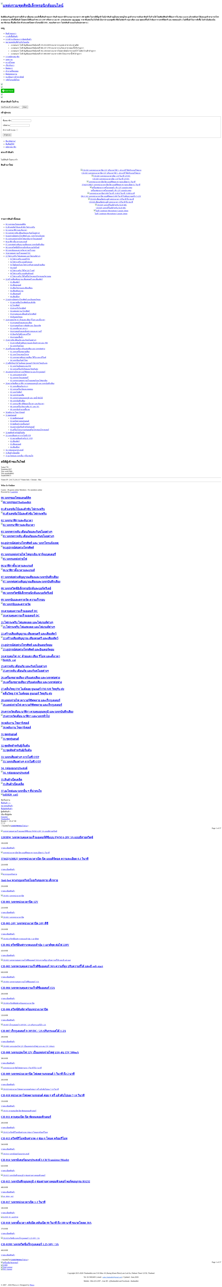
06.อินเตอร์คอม (16, 317)
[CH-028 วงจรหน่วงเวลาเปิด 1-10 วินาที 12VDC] (111, 176)
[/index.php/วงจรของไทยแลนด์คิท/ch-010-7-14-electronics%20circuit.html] (30, 1089)
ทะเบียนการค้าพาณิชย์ (15, 77)
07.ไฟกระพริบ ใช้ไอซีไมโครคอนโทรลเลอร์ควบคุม (30, 276)
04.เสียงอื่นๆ (15, 447)
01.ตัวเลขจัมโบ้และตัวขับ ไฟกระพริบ (20, 227)
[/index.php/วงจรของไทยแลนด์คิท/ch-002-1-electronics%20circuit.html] (20, 939)
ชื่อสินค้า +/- (6, 803)
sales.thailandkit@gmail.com (112, 1277)
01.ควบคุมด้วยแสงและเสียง (21, 323)
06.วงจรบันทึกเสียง (17, 401)
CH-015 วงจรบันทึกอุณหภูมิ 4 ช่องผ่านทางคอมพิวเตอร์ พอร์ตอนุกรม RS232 (45, 1181)
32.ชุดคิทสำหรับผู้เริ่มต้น (15, 433)
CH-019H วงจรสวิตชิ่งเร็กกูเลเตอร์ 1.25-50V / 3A (30, 1244)
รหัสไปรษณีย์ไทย (12, 80)
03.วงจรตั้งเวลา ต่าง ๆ (19, 328)
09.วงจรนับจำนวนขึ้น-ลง (20, 409)
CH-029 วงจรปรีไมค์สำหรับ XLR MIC (111, 208)
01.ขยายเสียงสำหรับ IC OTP (21, 438)
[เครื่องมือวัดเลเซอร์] (9, 1263)
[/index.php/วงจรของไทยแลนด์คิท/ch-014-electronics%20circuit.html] (15, 1154)
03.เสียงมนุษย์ (15, 444)
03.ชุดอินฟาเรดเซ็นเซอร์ (20, 424)
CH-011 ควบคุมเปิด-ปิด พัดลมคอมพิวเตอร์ (26, 1116)
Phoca (32, 1285)
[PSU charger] (6, 1269)
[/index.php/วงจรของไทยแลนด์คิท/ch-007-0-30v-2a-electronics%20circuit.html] (23, 1025)
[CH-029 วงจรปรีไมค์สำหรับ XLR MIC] (111, 205)
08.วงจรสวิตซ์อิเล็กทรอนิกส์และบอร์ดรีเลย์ (22, 247)
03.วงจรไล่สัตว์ (16, 392)
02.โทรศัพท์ (15, 305)
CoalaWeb (14, 492)
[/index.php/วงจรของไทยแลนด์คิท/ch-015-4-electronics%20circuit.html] (23, 1175)
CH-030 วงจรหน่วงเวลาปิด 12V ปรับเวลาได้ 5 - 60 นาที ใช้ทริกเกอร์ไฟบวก (111, 173)
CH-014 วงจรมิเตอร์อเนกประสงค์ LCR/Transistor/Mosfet (35, 1159)
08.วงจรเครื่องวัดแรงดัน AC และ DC (24, 407)
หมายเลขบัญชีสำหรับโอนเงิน (17, 42)
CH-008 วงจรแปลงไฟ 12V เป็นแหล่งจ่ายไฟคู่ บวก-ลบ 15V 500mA (40, 1052)
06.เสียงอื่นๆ (15, 297)
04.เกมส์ (13, 268)
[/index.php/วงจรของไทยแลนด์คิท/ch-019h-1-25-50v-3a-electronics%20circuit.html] (20, 1238)
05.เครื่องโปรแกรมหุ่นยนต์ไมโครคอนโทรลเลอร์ (29, 430)
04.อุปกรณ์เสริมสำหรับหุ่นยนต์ (22, 427)
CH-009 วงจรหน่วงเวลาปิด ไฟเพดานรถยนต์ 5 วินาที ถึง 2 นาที (38, 1073)
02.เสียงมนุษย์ (15, 285)
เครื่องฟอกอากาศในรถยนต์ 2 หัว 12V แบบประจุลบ (111, 190)
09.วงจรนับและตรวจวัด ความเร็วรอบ (20, 250)
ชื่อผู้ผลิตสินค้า (6, 809)
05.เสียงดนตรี (15, 294)
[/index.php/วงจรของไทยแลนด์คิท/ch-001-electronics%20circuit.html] (12, 896)
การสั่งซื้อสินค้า (12, 36)
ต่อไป (22, 826)
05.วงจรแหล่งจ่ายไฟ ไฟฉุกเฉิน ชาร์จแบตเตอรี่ (24, 239)
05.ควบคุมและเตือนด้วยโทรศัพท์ (23, 314)
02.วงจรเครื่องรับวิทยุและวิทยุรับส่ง (24, 369)
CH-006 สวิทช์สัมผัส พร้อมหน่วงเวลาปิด (24, 1009)
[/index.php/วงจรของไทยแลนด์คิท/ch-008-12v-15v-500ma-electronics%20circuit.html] (28, 1046)
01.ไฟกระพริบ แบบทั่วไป (20, 259)
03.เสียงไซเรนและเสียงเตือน (21, 288)
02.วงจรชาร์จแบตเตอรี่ (19, 378)
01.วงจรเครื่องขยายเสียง (20, 352)
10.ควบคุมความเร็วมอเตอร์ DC (18, 253)
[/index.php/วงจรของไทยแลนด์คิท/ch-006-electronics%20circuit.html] (17, 1003)
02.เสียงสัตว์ (15, 441)
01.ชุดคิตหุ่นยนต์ (16, 418)
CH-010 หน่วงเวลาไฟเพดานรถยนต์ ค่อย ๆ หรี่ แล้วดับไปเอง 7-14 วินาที (43, 1095)
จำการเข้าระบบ (9, 130)
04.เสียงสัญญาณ (16, 291)
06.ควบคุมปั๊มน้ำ (16, 337)
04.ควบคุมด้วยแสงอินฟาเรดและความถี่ (26, 331)
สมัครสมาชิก (11, 147)
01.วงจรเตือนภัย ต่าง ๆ (19, 386)
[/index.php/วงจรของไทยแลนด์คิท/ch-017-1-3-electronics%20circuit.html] (7, 1196)
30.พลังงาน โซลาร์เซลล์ (15, 412)
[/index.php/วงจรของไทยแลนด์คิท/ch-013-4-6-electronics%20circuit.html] (24, 1132)
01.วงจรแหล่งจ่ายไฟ (18, 375)
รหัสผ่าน (6, 125)
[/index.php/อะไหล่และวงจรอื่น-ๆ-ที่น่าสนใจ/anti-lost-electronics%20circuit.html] (9, 874)
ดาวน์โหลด (10, 62)
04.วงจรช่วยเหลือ (17, 395)
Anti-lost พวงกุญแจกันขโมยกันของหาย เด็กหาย (29, 880)
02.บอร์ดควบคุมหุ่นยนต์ (19, 421)
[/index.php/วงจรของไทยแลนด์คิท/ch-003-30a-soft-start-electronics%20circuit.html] (36, 960)
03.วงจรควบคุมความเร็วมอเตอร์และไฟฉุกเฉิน (28, 381)
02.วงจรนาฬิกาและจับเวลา (16, 230)
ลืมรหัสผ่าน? (11, 141)
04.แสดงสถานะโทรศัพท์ (20, 311)
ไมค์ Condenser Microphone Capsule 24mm (111, 214)
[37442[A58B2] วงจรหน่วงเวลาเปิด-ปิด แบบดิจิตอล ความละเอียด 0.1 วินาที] (111, 182)
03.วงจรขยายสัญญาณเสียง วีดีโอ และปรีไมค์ (28, 357)
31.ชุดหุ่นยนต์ (11, 415)
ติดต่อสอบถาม (11, 74)
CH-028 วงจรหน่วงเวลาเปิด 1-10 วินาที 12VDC (111, 179)
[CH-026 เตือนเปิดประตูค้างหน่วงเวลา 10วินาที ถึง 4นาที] (111, 199)
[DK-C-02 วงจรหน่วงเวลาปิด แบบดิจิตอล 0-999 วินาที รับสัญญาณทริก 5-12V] (111, 193)
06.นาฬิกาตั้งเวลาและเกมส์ (16, 242)
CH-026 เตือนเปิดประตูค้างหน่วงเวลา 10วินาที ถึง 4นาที (111, 202)
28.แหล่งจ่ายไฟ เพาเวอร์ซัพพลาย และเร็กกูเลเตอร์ (25, 372)
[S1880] (4, 1265)
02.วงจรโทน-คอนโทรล (19, 354)
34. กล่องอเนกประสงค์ (14, 450)
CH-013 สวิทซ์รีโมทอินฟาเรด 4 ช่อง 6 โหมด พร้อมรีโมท (34, 1138)
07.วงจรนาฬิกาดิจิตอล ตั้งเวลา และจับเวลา (27, 404)
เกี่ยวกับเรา (10, 65)
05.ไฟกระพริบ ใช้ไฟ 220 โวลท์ (22, 271)
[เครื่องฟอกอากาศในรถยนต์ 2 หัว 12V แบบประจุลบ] (111, 188)
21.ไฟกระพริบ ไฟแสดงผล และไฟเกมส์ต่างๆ (23, 256)
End (26, 826)
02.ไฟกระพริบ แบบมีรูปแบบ (21, 262)
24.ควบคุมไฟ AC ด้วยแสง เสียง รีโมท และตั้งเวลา (25, 320)
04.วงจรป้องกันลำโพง (19, 360)
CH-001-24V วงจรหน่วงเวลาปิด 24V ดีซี (24, 923)
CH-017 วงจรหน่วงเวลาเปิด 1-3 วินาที (23, 1202)
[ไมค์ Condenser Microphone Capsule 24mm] (111, 211)
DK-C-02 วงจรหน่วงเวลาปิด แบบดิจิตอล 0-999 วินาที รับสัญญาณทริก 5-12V (111, 196)
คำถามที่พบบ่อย (12, 71)
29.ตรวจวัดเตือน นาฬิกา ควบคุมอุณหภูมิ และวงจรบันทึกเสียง (30, 383)
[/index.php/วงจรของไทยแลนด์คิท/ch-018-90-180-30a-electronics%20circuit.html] (9, 1217)
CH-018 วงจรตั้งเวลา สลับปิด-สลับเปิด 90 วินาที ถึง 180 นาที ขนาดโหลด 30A (46, 1222)
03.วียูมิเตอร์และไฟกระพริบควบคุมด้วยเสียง (27, 265)
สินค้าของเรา (11, 33)
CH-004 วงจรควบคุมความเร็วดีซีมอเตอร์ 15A (28, 987)
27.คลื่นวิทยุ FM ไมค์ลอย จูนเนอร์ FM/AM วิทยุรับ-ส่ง (26, 363)
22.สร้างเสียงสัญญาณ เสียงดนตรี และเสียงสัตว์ (24, 279)
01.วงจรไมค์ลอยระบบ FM (20, 366)
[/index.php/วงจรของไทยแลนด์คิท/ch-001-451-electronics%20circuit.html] (12, 917)
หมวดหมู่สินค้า (7, 806)
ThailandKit (5, 819)
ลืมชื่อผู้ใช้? (10, 144)
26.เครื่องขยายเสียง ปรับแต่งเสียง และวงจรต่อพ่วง (25, 349)
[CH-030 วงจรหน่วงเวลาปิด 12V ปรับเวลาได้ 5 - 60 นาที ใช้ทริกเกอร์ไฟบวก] (111, 170)
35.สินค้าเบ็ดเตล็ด (13, 453)
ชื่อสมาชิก (7, 121)
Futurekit (4, 817)
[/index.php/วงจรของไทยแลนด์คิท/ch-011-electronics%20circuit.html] (18, 1111)
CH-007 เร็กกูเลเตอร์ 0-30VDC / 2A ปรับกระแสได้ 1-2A (33, 1030)
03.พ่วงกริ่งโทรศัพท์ (18, 308)
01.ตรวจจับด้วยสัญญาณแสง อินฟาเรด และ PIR (29, 343)
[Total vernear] (6, 1267)
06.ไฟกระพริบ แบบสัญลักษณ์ (21, 273)
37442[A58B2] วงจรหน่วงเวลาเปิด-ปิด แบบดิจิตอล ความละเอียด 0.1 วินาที (111, 185)
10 (19, 826)
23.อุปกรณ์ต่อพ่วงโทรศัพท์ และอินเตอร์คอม (23, 299)
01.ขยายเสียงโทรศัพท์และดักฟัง (22, 302)
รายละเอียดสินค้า (8, 848)
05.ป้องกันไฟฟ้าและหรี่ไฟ (20, 334)
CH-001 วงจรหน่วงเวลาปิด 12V (19, 901)
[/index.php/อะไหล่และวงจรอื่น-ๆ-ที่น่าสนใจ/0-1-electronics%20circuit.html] (25, 853)
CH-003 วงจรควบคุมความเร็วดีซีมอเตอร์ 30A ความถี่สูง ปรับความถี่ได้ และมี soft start (52, 966)
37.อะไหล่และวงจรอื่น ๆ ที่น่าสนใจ (19, 456)
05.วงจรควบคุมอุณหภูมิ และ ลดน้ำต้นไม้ (26, 398)
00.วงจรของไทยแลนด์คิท (16, 224)
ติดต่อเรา (9, 68)
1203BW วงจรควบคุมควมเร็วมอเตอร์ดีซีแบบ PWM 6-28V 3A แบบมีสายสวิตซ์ (47, 837)
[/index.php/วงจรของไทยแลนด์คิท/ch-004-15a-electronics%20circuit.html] (20, 982)
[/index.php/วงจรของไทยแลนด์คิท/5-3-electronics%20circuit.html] (21, 1068)
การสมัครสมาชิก (12, 57)
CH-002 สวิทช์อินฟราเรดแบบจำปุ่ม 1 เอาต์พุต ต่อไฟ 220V (35, 944)
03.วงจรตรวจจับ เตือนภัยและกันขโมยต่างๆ (23, 233)
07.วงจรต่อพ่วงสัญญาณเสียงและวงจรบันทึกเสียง (25, 245)
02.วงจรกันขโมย (17, 346)
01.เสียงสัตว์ (15, 282)
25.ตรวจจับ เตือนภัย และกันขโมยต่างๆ (21, 340)
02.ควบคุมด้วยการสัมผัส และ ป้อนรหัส (25, 326)
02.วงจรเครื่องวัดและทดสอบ (21, 389)
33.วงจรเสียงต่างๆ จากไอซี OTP (18, 435)
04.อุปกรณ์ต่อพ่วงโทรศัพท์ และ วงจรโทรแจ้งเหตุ (25, 236)
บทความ (9, 60)
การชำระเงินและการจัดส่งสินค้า (19, 39)
